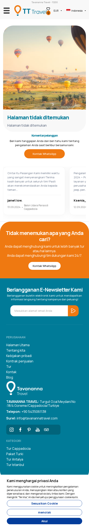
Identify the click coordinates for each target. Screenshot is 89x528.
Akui (44, 521)
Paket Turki (14, 454)
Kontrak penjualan (19, 361)
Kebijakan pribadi (19, 355)
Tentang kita (15, 350)
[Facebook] (20, 429)
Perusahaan (15, 337)
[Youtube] (37, 429)
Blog (9, 377)
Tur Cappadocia (18, 448)
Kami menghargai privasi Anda (32, 480)
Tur (8, 366)
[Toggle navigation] (6, 10)
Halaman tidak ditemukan (38, 117)
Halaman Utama (18, 345)
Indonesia (77, 10)
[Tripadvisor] (46, 429)
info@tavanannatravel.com (32, 418)
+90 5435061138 (26, 411)
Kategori (13, 441)
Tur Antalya (14, 459)
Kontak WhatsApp (44, 154)
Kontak (11, 372)
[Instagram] (11, 429)
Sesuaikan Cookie (44, 503)
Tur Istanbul (15, 464)
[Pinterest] (29, 429)
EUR (56, 10)
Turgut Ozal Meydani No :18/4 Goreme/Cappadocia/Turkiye (41, 403)
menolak (44, 512)
